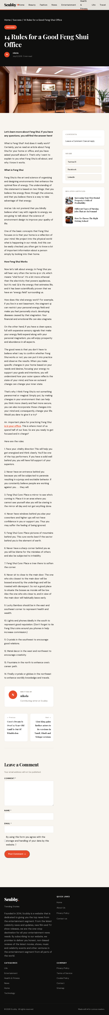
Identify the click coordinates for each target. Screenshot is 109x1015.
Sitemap (60, 988)
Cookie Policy (63, 978)
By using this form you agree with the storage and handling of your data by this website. (27, 840)
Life (93, 5)
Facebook (72, 169)
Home (21, 5)
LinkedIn (71, 177)
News (54, 5)
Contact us (62, 918)
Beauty (32, 5)
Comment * (10, 778)
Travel (103, 5)
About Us (61, 907)
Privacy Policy (63, 913)
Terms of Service (64, 973)
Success (17, 19)
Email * (8, 823)
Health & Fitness (12, 978)
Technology (9, 993)
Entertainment (68, 5)
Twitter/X (72, 162)
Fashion (43, 5)
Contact (60, 983)
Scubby (10, 4)
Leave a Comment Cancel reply (80, 141)
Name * (7, 810)
